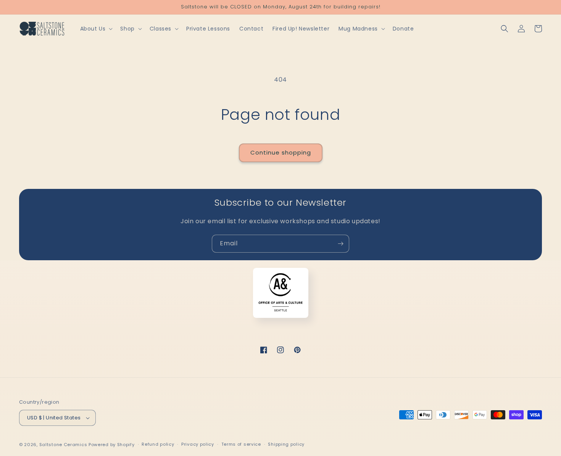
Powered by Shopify (112, 444)
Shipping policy (286, 444)
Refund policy (158, 444)
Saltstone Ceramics (63, 444)
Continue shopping (280, 152)
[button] (96, 29)
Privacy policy (197, 444)
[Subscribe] (340, 244)
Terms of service (241, 444)
